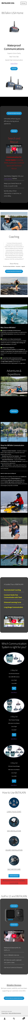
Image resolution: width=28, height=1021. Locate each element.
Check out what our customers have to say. (14, 998)
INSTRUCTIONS (14, 924)
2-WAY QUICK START (14, 811)
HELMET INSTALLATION (14, 850)
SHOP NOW (14, 68)
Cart (21, 1017)
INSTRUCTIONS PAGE (14, 875)
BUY (14, 688)
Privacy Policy (5, 1013)
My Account (4, 1018)
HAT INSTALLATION (14, 831)
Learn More (14, 63)
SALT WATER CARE (14, 869)
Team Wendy (8, 178)
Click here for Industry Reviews (14, 113)
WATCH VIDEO (14, 906)
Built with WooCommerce (15, 1013)
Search (14, 1018)
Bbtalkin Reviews (14, 985)
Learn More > (14, 692)
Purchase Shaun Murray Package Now (14, 271)
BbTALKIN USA (8, 3)
